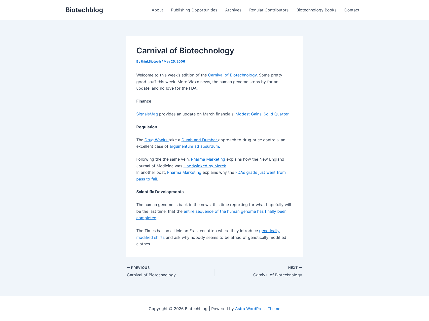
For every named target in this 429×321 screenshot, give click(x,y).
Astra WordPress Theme (257, 308)
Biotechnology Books (316, 9)
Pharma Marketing (208, 159)
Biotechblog (84, 10)
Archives (233, 9)
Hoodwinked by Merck (204, 165)
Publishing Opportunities (194, 9)
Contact (351, 9)
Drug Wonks (156, 139)
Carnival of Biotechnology (232, 74)
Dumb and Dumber (199, 139)
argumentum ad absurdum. (195, 146)
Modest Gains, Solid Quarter (262, 113)
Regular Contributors (268, 9)
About (157, 9)
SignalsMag (147, 113)
